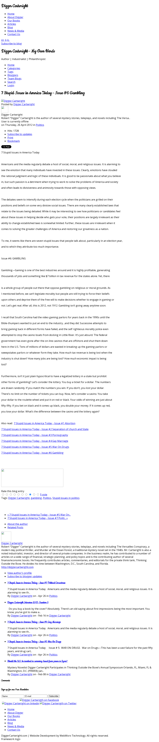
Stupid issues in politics (66, 498)
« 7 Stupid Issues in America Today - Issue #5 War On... (39, 514)
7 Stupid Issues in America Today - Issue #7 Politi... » (37, 518)
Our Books (13, 716)
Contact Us (13, 729)
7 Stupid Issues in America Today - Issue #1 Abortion (44, 423)
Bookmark (13, 141)
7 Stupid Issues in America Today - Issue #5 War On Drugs (35, 447)
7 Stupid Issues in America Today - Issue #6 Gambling (32, 452)
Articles (11, 719)
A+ (2, 40)
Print (10, 137)
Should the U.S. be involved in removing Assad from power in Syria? (37, 661)
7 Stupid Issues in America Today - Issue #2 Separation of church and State (45, 429)
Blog (10, 723)
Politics (40, 125)
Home (10, 709)
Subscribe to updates (19, 134)
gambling (36, 498)
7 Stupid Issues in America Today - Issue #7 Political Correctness (36, 582)
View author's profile (19, 573)
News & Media (15, 726)
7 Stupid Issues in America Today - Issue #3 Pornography (34, 435)
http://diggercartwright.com (17, 567)
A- (8, 40)
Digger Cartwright (24, 104)
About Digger (15, 712)
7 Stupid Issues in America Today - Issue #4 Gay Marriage (34, 441)
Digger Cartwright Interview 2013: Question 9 (27, 602)
